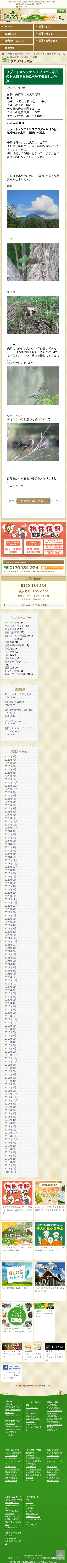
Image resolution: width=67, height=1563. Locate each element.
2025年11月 (11, 785)
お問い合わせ (31, 1505)
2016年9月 (10, 1142)
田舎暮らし (11, 658)
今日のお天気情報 (14, 703)
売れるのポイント (12, 1516)
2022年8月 (10, 912)
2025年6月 (10, 802)
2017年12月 (11, 1094)
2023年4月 (10, 886)
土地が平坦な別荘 (33, 1419)
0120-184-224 (33, 585)
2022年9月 (10, 909)
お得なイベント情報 (15, 635)
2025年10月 (11, 789)
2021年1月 (10, 973)
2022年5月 (10, 922)
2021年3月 (10, 967)
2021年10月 (11, 944)
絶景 (27, 1410)
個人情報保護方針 (34, 1386)
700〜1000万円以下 (13, 1426)
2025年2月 (10, 815)
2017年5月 (10, 1116)
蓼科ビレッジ (52, 1430)
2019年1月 (10, 1051)
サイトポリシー (32, 1514)
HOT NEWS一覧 (32, 1497)
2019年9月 (10, 1025)
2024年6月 (10, 840)
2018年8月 (10, 1068)
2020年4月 (10, 1003)
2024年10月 (11, 827)
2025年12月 (11, 782)
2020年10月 (11, 983)
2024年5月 (10, 844)
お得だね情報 (12, 632)
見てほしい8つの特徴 (26, 4)
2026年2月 (10, 776)
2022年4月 (10, 925)
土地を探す (9, 1413)
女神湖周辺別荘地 (53, 1422)
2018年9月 (10, 1064)
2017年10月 (11, 1100)
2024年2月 (10, 853)
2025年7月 (10, 798)
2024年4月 (10, 847)
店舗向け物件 (31, 1416)
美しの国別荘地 (11, 1478)
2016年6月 (10, 1152)
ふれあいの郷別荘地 (54, 1419)
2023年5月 (10, 883)
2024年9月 (10, 831)
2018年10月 (11, 1061)
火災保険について (12, 1503)
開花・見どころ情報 (15, 674)
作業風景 (9, 642)
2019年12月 (11, 1016)
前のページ (16, 501)
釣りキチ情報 (12, 670)
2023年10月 (11, 866)
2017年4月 (10, 1120)
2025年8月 (10, 795)
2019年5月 (10, 1038)
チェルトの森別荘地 (13, 1453)
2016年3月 (10, 1162)
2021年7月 (10, 954)
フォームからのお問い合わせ (33, 605)
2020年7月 (10, 993)
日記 (7, 655)
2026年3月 (10, 772)
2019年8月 (10, 1029)
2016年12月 (11, 1132)
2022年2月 (10, 931)
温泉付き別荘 (31, 1424)
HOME (15, 1386)
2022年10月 (11, 905)
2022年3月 (10, 928)
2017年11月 (11, 1097)
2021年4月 (10, 964)
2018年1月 (10, 1090)
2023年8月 (10, 873)
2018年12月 (11, 1055)
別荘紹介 (9, 648)
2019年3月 (10, 1045)
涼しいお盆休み (13, 722)
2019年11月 (11, 1019)
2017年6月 (10, 1113)
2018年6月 (10, 1074)
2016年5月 (10, 1155)
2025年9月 (10, 792)
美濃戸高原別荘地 (12, 1450)
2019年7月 (10, 1032)
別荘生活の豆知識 (14, 645)
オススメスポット (14, 625)
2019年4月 (10, 1042)
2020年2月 (10, 1009)
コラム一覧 (9, 1514)
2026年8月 (10, 756)
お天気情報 (11, 629)
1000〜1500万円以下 (13, 1429)
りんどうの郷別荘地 (54, 1411)
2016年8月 (10, 1145)
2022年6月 (10, 918)
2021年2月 (10, 970)
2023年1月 (10, 896)
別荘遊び (9, 651)
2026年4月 (10, 769)
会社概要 (22, 1386)
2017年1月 (10, 1129)
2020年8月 (10, 990)
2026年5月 (10, 766)
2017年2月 (10, 1126)
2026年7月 (10, 759)
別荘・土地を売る (12, 1415)
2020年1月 (10, 1012)
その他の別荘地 (11, 1481)
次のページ (51, 501)
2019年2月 (10, 1048)
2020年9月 (10, 986)
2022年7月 (10, 915)
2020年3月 (10, 1006)
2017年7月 (10, 1110)
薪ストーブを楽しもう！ (18, 661)
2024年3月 (10, 850)
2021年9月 (10, 948)
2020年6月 (10, 996)
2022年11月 (11, 902)
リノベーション (32, 1408)
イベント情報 (12, 622)
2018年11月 (11, 1058)
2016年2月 (10, 1165)
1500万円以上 (10, 1432)
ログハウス (30, 1422)
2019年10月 (11, 1022)
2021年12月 (11, 938)
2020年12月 (11, 977)
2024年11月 (11, 824)
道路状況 (9, 667)
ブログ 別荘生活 (11, 1511)
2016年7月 (10, 1149)
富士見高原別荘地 (12, 1469)
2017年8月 (10, 1107)
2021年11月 (11, 941)
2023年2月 (10, 892)
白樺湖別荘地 (52, 1416)
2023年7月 (10, 876)
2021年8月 (10, 951)
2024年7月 (10, 837)
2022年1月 (10, 935)
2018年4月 (10, 1081)
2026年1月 (10, 779)
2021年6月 (10, 957)
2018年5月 (10, 1077)
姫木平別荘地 (52, 1405)
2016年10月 (11, 1139)
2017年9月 (10, 1103)
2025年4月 (10, 808)
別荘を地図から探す (13, 1407)
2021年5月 (10, 961)
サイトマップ (23, 7)
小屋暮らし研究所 (12, 1519)
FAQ (40, 4)
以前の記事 (11, 1171)
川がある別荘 (31, 1413)
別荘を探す (9, 1404)
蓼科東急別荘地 (11, 1472)
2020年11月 (11, 980)
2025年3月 (10, 811)
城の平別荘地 (10, 1467)
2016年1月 (10, 1168)
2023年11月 (11, 863)
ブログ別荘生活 (15, 54)
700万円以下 (10, 1424)
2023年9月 (10, 870)
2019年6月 (10, 1035)
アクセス (29, 1503)
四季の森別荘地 (11, 1458)
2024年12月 (11, 821)
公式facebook (10, 1538)
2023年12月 (11, 860)
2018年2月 (10, 1087)
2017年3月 (10, 1123)
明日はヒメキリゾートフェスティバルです (19, 731)
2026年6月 (10, 763)
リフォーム (11, 638)
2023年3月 (10, 889)
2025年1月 (10, 818)
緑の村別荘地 (52, 1413)
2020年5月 (10, 999)
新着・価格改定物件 (13, 1410)
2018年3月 (10, 1084)
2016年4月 (10, 1158)
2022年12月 (11, 899)
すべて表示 (9, 1435)
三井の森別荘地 (11, 1456)
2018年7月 (10, 1071)
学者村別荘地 (10, 1475)
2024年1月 (10, 857)
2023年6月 (10, 879)
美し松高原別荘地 (53, 1408)
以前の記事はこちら (33, 501)
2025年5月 (10, 805)
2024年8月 (10, 834)
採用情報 (29, 1508)
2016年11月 (11, 1136)
